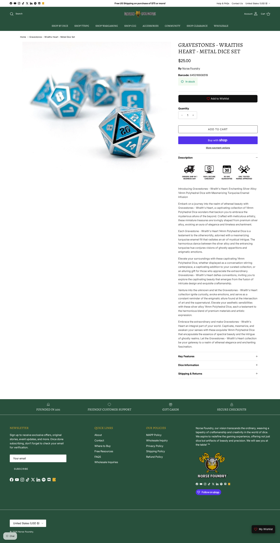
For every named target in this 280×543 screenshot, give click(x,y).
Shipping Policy (155, 451)
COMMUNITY (172, 26)
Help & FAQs (223, 3)
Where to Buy (102, 446)
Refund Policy (154, 456)
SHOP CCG (130, 26)
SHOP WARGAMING (106, 26)
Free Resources (103, 451)
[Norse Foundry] (140, 14)
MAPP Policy (154, 435)
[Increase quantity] (194, 115)
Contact (99, 440)
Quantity (183, 108)
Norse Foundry (191, 68)
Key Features (186, 356)
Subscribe (21, 468)
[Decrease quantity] (181, 115)
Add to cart (218, 129)
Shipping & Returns (190, 373)
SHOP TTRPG (81, 26)
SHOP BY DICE (60, 26)
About (98, 435)
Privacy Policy (154, 446)
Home (23, 37)
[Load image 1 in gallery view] (96, 116)
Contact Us (237, 3)
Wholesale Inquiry (157, 440)
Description (185, 157)
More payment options (218, 147)
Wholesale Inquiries (106, 462)
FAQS (97, 456)
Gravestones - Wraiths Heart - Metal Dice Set (52, 37)
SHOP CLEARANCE (197, 26)
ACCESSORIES (150, 26)
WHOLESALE (221, 26)
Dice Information (188, 365)
